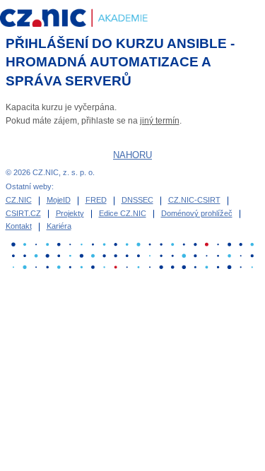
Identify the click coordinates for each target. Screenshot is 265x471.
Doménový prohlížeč (196, 213)
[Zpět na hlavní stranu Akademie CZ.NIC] (83, 19)
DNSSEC (137, 200)
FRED (96, 200)
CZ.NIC (19, 200)
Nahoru (132, 155)
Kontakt (19, 226)
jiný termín (159, 121)
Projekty (70, 213)
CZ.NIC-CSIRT (194, 200)
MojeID (59, 200)
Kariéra (59, 226)
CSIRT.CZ (23, 213)
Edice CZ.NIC (122, 213)
